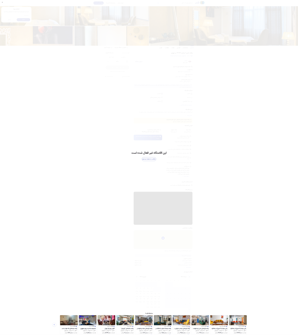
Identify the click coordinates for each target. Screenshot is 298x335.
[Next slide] (54, 324)
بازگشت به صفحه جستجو (149, 159)
